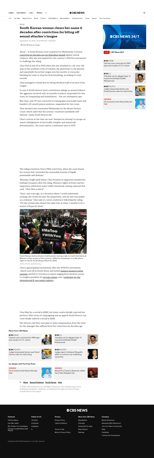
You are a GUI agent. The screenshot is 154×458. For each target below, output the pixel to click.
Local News (21, 13)
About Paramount (108, 420)
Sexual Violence (37, 382)
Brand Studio (83, 429)
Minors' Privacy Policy (63, 432)
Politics (43, 18)
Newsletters (82, 420)
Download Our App (85, 426)
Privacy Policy (60, 420)
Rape (25, 382)
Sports (94, 18)
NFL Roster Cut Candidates (18, 426)
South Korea (50, 382)
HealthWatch (53, 18)
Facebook (35, 423)
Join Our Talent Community (112, 426)
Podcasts (81, 423)
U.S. (10, 18)
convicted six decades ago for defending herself (42, 55)
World (36, 18)
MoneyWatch (65, 18)
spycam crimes (50, 277)
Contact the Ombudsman (111, 435)
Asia (60, 382)
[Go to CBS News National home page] (77, 13)
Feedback (105, 432)
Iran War (17, 18)
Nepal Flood (27, 18)
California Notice (61, 423)
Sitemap (81, 432)
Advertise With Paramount (111, 423)
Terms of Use (59, 429)
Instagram (34, 426)
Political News (13, 420)
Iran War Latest (13, 423)
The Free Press (104, 18)
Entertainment (77, 18)
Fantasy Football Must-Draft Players (18, 429)
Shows (39, 13)
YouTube (34, 420)
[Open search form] (144, 13)
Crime (87, 18)
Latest (11, 13)
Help (103, 429)
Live (31, 13)
